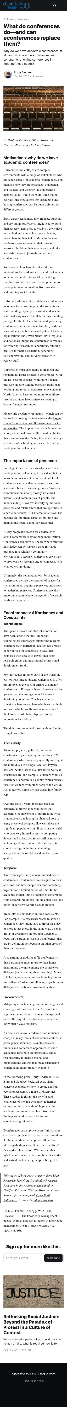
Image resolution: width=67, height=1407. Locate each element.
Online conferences (16, 19)
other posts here (43, 1200)
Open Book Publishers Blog (28, 1373)
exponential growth (15, 808)
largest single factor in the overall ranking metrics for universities (32, 423)
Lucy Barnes (23, 72)
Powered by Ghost (34, 1380)
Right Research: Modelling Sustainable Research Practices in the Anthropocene (31, 1180)
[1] (31, 513)
